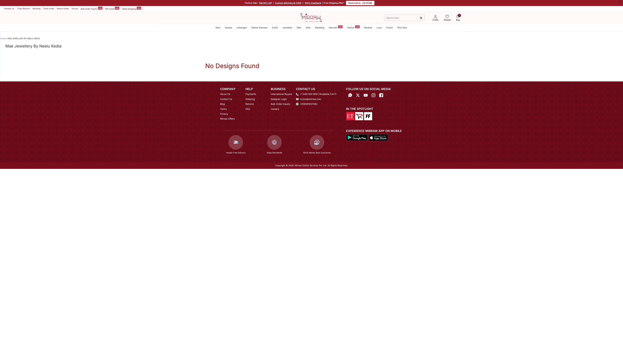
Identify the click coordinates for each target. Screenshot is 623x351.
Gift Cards (112, 8)
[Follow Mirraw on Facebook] (381, 95)
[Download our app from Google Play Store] (357, 137)
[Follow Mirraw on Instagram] (373, 95)
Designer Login (279, 99)
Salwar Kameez (259, 27)
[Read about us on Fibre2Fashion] (368, 115)
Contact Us (9, 8)
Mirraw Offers (227, 118)
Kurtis (275, 27)
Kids (308, 27)
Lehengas (241, 27)
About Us (225, 94)
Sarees (228, 27)
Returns (249, 104)
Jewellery (287, 27)
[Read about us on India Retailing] (359, 115)
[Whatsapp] (350, 95)
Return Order (63, 8)
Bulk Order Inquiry (91, 8)
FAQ (247, 109)
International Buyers (281, 94)
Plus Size (402, 27)
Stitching (36, 8)
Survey (74, 8)
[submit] (421, 18)
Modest (368, 27)
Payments (250, 94)
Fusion (389, 27)
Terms (223, 109)
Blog (222, 104)
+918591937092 (309, 104)
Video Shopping (131, 8)
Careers (275, 109)
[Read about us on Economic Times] (350, 115)
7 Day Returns (23, 8)
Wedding (319, 27)
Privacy (224, 113)
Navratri (335, 27)
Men (299, 27)
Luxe (379, 27)
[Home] (311, 17)
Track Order (48, 8)
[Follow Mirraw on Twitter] (357, 95)
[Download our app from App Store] (378, 137)
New (217, 27)
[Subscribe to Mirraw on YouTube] (365, 95)
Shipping (250, 99)
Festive (353, 27)
